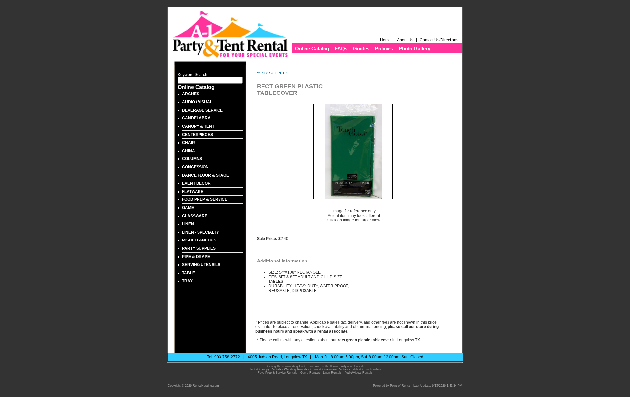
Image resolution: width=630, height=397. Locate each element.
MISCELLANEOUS (199, 240)
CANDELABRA (196, 118)
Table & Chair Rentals (366, 369)
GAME (188, 207)
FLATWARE (192, 191)
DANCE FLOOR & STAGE (205, 175)
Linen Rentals (332, 372)
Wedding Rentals (295, 369)
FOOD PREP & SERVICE (204, 199)
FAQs (341, 48)
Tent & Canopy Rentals (265, 369)
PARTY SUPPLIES (199, 248)
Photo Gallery (414, 48)
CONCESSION (195, 167)
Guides (361, 48)
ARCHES (190, 94)
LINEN (188, 224)
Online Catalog (312, 48)
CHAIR (188, 142)
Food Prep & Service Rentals (277, 372)
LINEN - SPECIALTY (200, 232)
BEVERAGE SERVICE (202, 110)
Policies (384, 48)
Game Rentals (310, 372)
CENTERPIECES (197, 134)
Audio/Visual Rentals (359, 372)
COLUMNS (192, 159)
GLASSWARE (194, 216)
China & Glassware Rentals (329, 369)
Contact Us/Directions (439, 40)
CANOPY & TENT (198, 126)
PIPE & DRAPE (196, 256)
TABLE (188, 273)
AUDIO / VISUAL (197, 102)
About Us (405, 40)
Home (385, 40)
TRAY (187, 281)
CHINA (188, 151)
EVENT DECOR (196, 183)
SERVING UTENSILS (201, 264)
